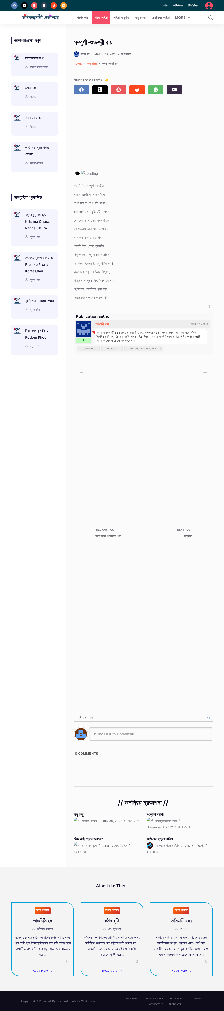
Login (207, 717)
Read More (40, 971)
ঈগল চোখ (30, 88)
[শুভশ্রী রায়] (83, 329)
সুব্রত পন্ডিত (35, 237)
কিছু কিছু (78, 814)
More (180, 17)
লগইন (165, 5)
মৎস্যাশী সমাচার (155, 814)
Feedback (175, 1004)
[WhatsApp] (155, 89)
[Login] (209, 5)
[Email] (174, 89)
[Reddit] (54, 5)
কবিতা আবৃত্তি (121, 17)
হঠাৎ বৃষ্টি (112, 921)
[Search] (210, 17)
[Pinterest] (34, 5)
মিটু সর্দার (33, 96)
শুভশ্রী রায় (102, 324)
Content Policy (179, 998)
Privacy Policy (153, 998)
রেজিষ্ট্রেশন (178, 5)
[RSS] (63, 5)
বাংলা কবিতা (101, 17)
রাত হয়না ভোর (33, 118)
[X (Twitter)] (24, 5)
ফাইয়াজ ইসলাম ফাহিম (39, 67)
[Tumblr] (44, 5)
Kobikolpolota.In (68, 1001)
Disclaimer (132, 998)
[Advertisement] (143, 135)
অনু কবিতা (140, 17)
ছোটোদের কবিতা (161, 17)
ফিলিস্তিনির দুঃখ (34, 58)
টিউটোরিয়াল (193, 5)
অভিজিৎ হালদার (36, 163)
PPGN (183, 929)
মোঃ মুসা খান (114, 929)
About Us (200, 998)
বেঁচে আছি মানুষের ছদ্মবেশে (88, 839)
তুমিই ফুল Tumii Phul (39, 301)
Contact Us (156, 1004)
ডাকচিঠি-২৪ (42, 921)
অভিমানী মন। (181, 921)
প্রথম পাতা (83, 17)
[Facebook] (14, 5)
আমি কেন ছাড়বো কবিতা (160, 839)
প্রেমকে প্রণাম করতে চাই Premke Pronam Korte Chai (39, 264)
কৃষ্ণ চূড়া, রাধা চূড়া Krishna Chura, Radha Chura (37, 221)
